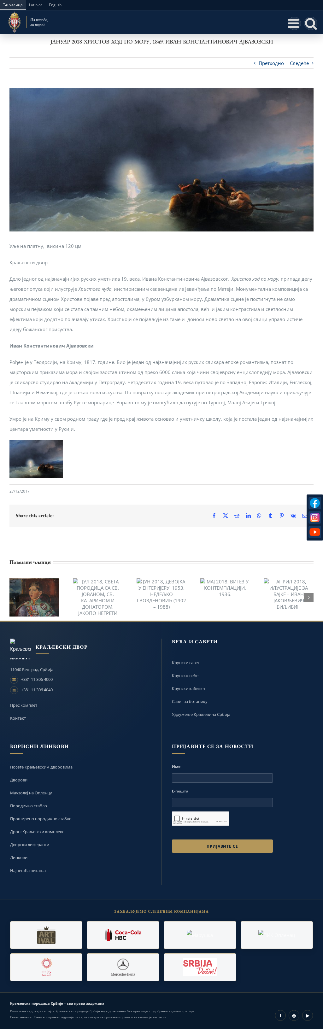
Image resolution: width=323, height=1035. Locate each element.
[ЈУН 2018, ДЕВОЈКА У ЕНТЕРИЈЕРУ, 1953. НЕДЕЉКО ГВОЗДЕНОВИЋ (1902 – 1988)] (161, 594)
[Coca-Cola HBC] (123, 935)
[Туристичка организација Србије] (200, 967)
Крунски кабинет (188, 688)
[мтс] (46, 967)
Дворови (18, 780)
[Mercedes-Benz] (123, 967)
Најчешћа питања (28, 870)
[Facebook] (314, 503)
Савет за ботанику (190, 701)
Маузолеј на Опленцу (31, 793)
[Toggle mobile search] (310, 23)
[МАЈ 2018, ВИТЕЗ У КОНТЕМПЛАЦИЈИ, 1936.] (225, 587)
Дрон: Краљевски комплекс (37, 831)
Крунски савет (186, 662)
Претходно (271, 63)
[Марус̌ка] (200, 935)
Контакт (18, 718)
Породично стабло (28, 806)
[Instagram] (314, 517)
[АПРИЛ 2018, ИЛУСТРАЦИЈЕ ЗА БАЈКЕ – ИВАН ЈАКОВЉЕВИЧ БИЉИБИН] (289, 594)
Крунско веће (185, 675)
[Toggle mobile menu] (294, 23)
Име (176, 766)
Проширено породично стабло (41, 819)
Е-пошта (180, 791)
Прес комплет (23, 705)
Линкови (18, 857)
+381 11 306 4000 (37, 679)
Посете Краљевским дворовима (41, 767)
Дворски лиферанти (29, 844)
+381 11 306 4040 (37, 690)
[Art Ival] (46, 935)
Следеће (299, 63)
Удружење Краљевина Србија (201, 714)
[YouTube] (314, 532)
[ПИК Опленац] (277, 935)
